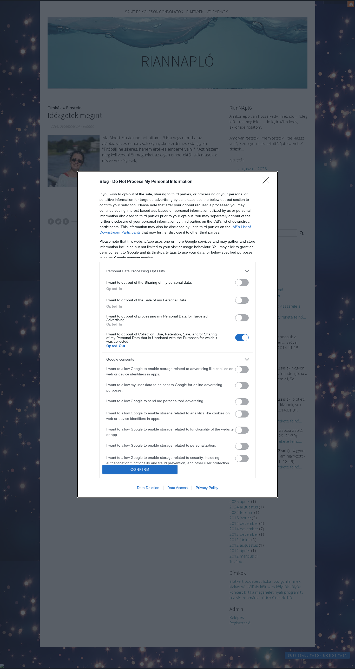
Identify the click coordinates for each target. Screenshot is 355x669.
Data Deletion (148, 488)
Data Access (177, 488)
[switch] (242, 282)
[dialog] (177, 335)
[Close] (267, 182)
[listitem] (177, 271)
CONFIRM (140, 470)
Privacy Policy (207, 488)
